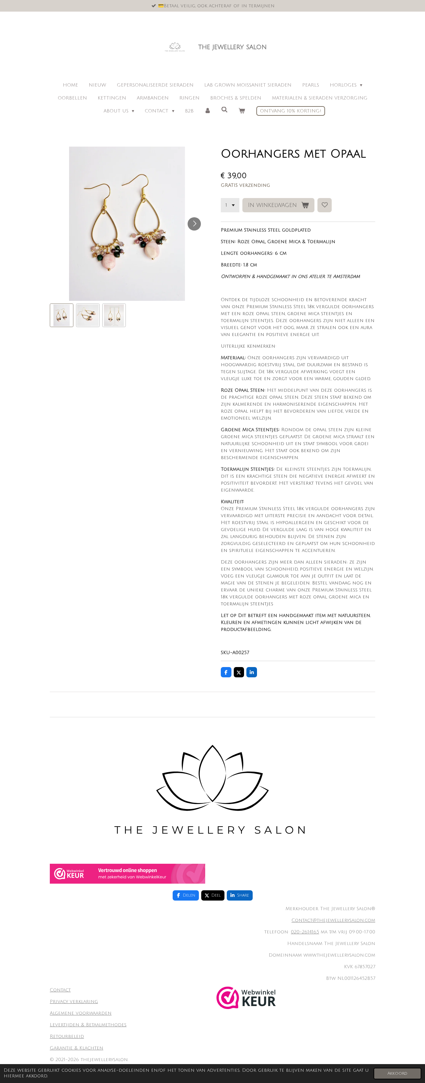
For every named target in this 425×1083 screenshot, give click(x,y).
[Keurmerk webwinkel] (127, 882)
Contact (60, 989)
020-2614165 (305, 931)
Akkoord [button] (397, 1073)
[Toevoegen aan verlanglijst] (324, 205)
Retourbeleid (67, 1036)
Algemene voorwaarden (81, 1013)
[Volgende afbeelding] (194, 224)
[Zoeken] (224, 110)
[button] (61, 315)
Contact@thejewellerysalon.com (333, 920)
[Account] (207, 111)
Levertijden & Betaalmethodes (88, 1024)
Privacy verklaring (74, 1001)
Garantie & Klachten (76, 1048)
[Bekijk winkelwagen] (242, 111)
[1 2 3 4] (230, 205)
